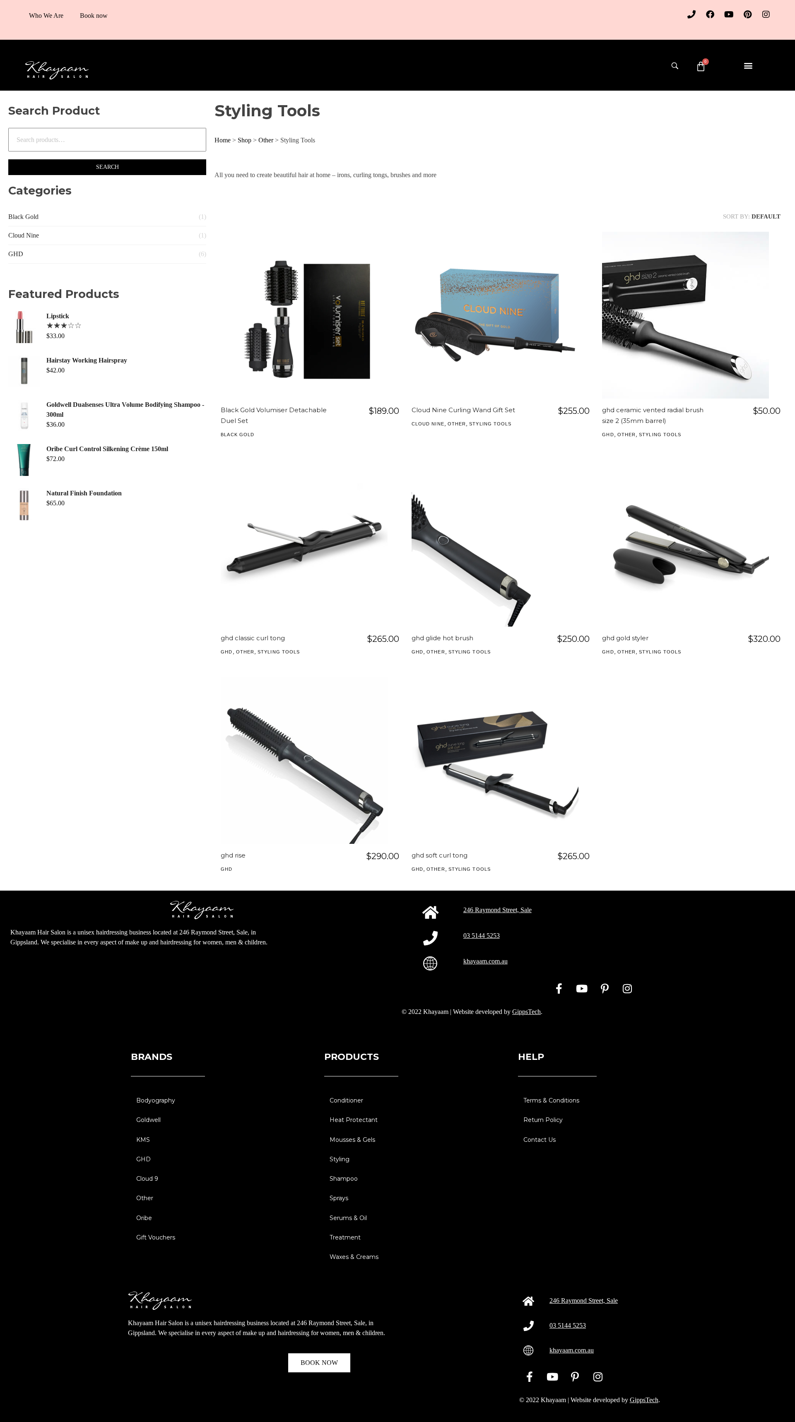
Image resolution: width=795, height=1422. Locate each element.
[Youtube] (728, 14)
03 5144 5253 (481, 935)
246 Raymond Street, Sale (497, 909)
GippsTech (526, 1011)
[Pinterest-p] (604, 988)
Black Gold (23, 216)
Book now (94, 15)
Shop (244, 140)
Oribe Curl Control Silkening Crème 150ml (107, 448)
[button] (748, 65)
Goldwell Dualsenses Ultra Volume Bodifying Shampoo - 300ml (125, 409)
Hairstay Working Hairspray (86, 360)
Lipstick (57, 315)
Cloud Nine (23, 235)
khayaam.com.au (485, 961)
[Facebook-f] (559, 988)
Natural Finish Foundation (84, 493)
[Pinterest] (747, 14)
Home (222, 140)
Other (265, 140)
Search (107, 167)
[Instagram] (766, 14)
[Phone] (691, 14)
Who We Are (46, 15)
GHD (15, 253)
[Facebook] (710, 14)
